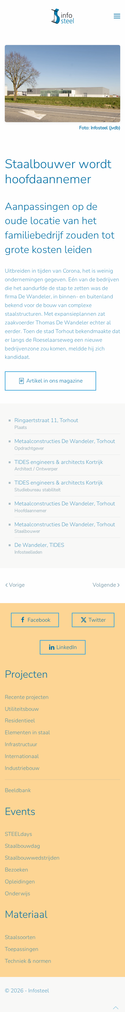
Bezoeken (16, 869)
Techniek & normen (28, 961)
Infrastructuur (21, 744)
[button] (117, 16)
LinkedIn (66, 647)
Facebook (39, 620)
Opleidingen (20, 881)
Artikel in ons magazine (54, 380)
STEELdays (18, 834)
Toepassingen (21, 949)
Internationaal (22, 756)
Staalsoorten (20, 937)
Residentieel (20, 720)
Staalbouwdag (22, 846)
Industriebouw (22, 768)
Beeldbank (18, 790)
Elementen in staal (27, 732)
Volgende (104, 585)
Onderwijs (17, 893)
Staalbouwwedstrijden (32, 858)
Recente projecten (27, 697)
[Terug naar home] (62, 16)
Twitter (97, 620)
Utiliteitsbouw (22, 709)
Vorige (17, 585)
